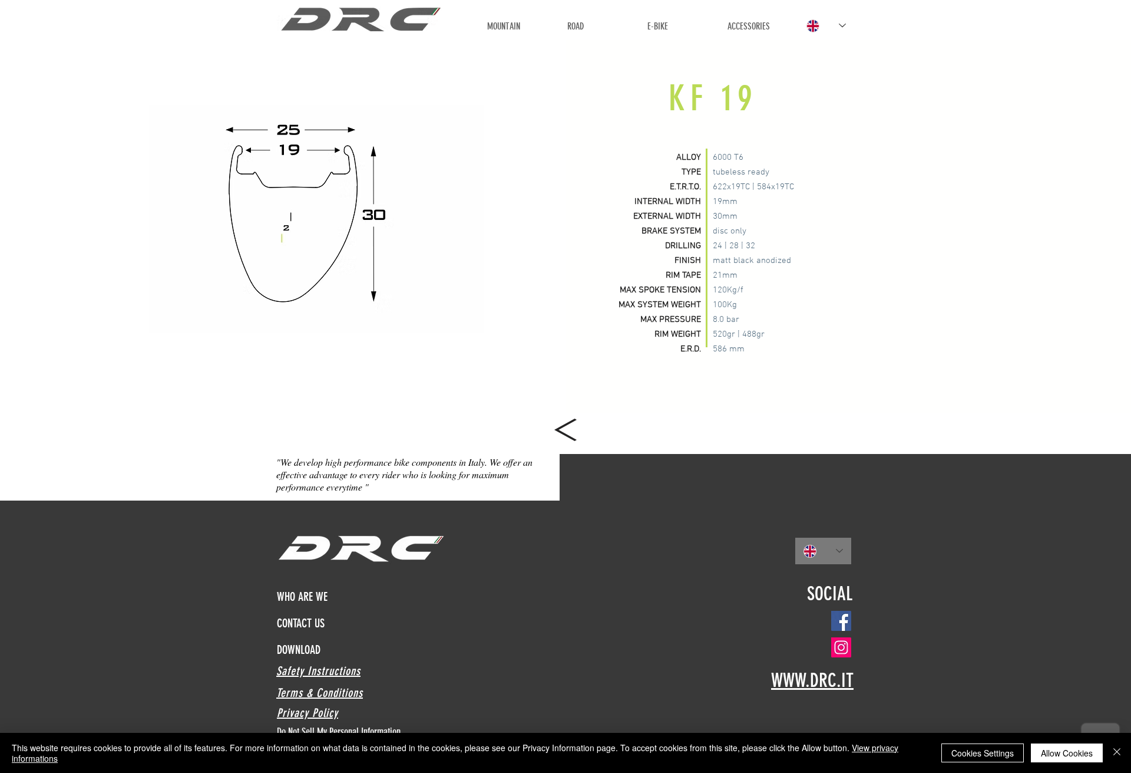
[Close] (1117, 753)
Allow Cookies (1067, 753)
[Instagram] (841, 647)
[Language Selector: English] (826, 25)
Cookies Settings (982, 753)
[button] (316, 219)
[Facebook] (841, 621)
